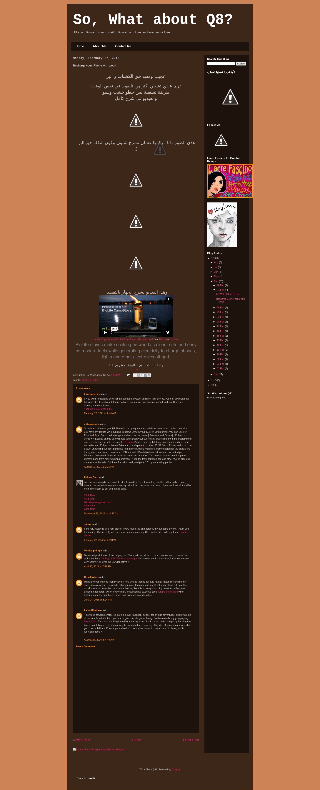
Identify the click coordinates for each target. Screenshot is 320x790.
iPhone (94, 380)
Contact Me (123, 46)
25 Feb (221, 312)
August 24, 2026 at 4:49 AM (99, 639)
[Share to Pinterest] (149, 375)
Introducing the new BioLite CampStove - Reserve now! (123, 339)
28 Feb (221, 285)
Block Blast (90, 621)
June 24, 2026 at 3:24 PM (98, 599)
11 (212, 380)
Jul (216, 267)
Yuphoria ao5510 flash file (98, 409)
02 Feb (221, 368)
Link (136, 369)
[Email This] (135, 375)
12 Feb (221, 345)
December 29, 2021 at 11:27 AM (101, 513)
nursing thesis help (168, 591)
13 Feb (221, 340)
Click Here (89, 495)
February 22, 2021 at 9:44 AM (100, 413)
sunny (87, 524)
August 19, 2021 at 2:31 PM (99, 466)
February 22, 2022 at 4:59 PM (100, 540)
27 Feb (221, 290)
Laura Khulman (93, 610)
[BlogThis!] (138, 375)
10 (212, 385)
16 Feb (221, 331)
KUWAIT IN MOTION (227, 294)
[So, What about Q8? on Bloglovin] (222, 246)
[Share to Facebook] (145, 375)
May (216, 276)
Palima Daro (91, 477)
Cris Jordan (90, 577)
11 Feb (221, 349)
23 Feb (221, 317)
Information (90, 505)
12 (212, 258)
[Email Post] (128, 375)
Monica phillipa (93, 550)
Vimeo (174, 339)
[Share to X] (142, 375)
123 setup (128, 442)
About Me (99, 46)
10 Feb (221, 354)
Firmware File (92, 394)
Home (80, 46)
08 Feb (221, 359)
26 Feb (221, 307)
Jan (216, 374)
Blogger (176, 769)
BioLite (163, 339)
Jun (216, 271)
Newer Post (81, 740)
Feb (216, 281)
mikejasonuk (91, 424)
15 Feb (221, 335)
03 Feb (221, 363)
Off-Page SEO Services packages (119, 558)
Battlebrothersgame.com (97, 502)
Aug (216, 262)
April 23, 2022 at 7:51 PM (97, 566)
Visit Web (89, 499)
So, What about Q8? (153, 19)
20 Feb (221, 321)
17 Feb (221, 326)
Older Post (191, 740)
